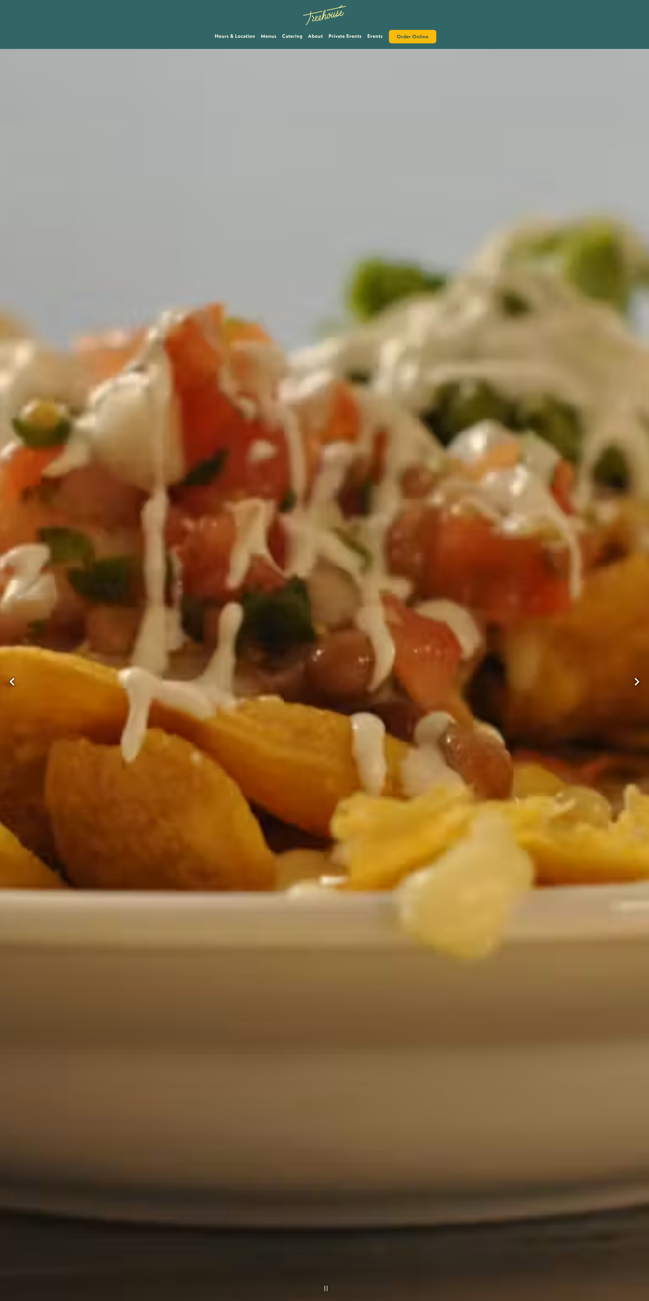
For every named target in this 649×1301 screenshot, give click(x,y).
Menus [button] (269, 36)
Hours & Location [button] (235, 36)
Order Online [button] (412, 36)
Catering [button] (292, 36)
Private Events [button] (345, 36)
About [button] (315, 36)
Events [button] (375, 36)
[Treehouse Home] (324, 14)
